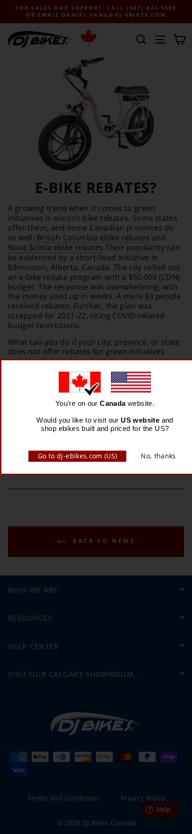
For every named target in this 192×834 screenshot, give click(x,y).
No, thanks (158, 455)
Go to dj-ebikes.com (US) (77, 455)
